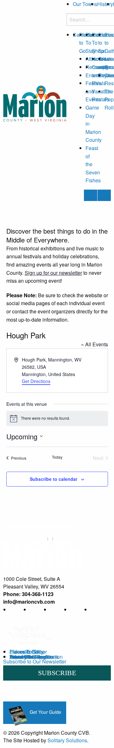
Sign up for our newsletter (53, 272)
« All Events (94, 344)
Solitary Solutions (67, 740)
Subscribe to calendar (53, 479)
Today (57, 457)
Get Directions (36, 381)
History (105, 4)
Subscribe (57, 673)
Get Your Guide (44, 711)
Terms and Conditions (34, 656)
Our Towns (85, 4)
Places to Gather (28, 651)
